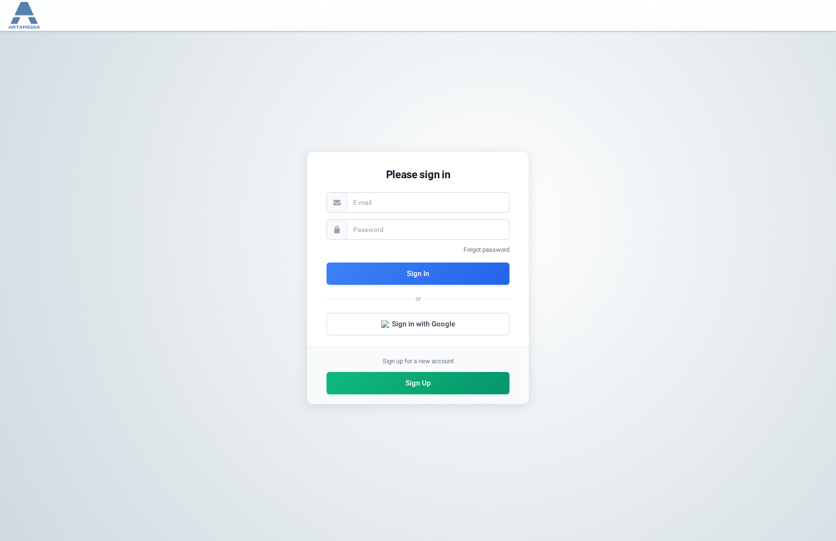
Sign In (418, 273)
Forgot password (486, 249)
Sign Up (418, 383)
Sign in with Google (423, 324)
